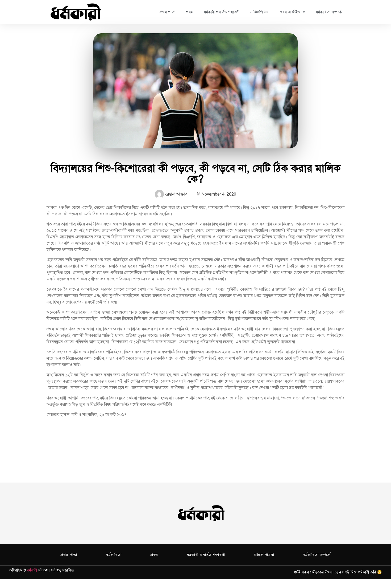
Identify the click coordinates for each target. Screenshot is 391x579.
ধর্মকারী (32, 570)
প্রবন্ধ (189, 12)
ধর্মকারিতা (114, 554)
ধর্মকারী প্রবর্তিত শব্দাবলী (222, 12)
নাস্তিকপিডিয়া (259, 12)
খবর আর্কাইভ (290, 12)
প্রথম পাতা (167, 12)
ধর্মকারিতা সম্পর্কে (329, 12)
